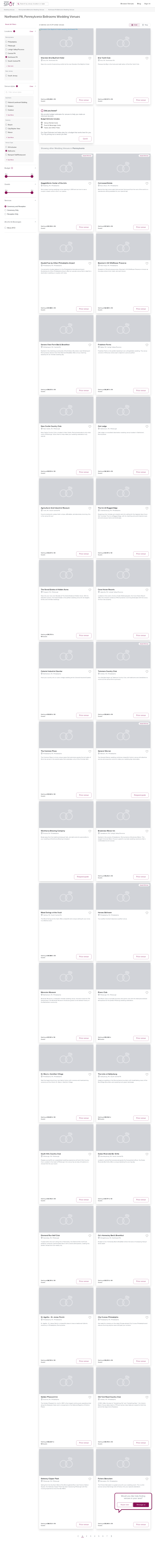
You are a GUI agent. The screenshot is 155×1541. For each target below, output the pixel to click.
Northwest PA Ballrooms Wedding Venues (61, 10)
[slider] (6, 176)
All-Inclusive (12, 147)
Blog (139, 4)
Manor (10, 132)
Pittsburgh (11, 46)
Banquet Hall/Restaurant (17, 155)
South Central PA (14, 61)
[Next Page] (111, 1536)
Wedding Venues (9, 10)
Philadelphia (12, 42)
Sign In (147, 4)
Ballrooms (11, 151)
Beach (10, 125)
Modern (11, 106)
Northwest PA (13, 57)
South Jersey (12, 76)
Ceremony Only (12, 210)
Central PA (12, 53)
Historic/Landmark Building (17, 102)
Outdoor (11, 110)
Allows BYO (11, 228)
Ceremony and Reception (16, 206)
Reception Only (12, 214)
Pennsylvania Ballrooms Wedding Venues (31, 10)
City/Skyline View (14, 128)
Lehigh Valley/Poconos (16, 49)
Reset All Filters (10, 24)
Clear (31, 31)
